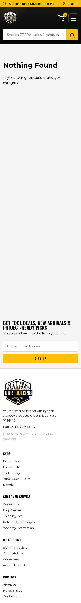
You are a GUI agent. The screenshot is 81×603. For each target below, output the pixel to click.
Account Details (14, 565)
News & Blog (12, 590)
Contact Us (11, 504)
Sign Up (40, 358)
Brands (8, 484)
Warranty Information (18, 528)
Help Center (12, 510)
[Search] (72, 34)
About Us (9, 584)
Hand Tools (11, 467)
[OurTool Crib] (10, 17)
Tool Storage (12, 473)
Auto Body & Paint (16, 478)
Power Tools (12, 461)
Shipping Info (13, 516)
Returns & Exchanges (19, 522)
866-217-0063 (25, 427)
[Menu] (73, 18)
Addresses (11, 559)
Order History (13, 553)
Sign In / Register (16, 547)
